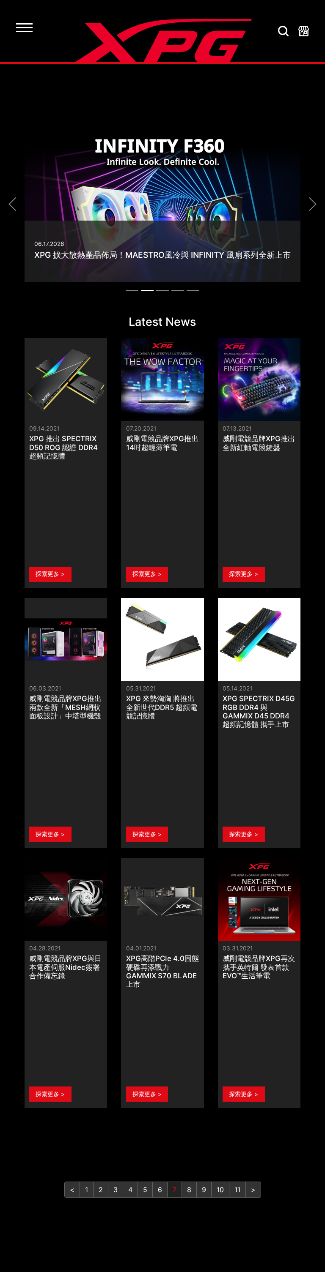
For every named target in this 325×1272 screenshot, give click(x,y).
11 (237, 1189)
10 (220, 1189)
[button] (15, 204)
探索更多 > (50, 573)
